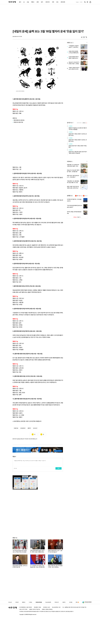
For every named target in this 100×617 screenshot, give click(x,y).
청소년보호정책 (48, 602)
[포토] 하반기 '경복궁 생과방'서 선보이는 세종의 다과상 (78, 140)
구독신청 (16, 602)
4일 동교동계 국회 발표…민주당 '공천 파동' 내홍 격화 (20, 566)
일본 (82, 195)
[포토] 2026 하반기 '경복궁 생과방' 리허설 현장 (77, 146)
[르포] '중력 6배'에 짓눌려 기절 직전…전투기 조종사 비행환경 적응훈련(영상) (37, 551)
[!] (86, 42)
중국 (20, 2)
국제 (53, 2)
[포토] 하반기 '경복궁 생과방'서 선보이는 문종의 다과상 (78, 134)
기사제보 (30, 602)
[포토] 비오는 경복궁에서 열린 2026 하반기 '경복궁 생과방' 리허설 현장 (78, 152)
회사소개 (10, 602)
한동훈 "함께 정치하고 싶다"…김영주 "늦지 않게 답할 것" (55, 551)
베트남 (86, 195)
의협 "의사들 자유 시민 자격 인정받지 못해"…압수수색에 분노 (55, 566)
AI (23, 2)
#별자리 (29, 428)
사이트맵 (70, 602)
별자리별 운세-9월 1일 (19, 120)
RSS (76, 602)
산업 (28, 2)
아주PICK (69, 161)
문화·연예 (63, 2)
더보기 (73, 218)
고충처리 (63, 602)
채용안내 (23, 602)
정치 (42, 2)
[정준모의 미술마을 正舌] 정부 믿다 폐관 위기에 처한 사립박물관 (78, 128)
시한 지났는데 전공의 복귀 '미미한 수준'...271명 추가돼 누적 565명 (20, 551)
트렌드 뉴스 (70, 42)
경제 (38, 2)
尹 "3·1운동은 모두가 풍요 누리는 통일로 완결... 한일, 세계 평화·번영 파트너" (37, 566)
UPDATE (84, 122)
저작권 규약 (57, 602)
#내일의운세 (22, 428)
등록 (58, 468)
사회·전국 (47, 2)
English (77, 2)
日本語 (81, 2)
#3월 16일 (16, 428)
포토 (57, 2)
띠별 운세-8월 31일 (18, 122)
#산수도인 (35, 428)
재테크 (32, 2)
